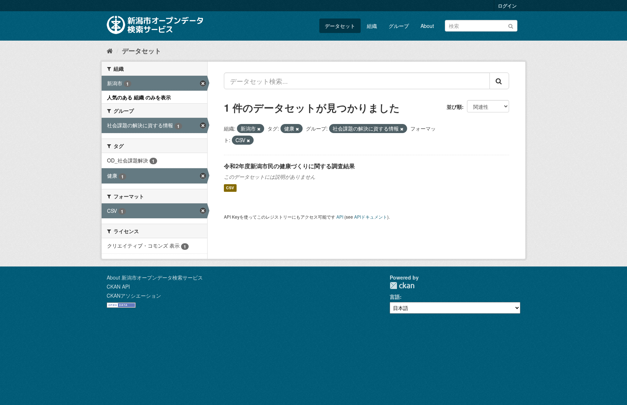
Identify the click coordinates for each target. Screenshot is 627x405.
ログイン (507, 5)
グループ (399, 25)
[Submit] (511, 25)
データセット (340, 25)
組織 (372, 25)
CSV (230, 188)
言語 (395, 296)
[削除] (259, 129)
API (339, 217)
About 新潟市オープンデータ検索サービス (155, 277)
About (427, 25)
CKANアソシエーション (134, 295)
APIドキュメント (370, 217)
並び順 (454, 106)
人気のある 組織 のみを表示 (139, 97)
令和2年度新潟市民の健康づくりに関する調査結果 (289, 166)
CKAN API (118, 286)
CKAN (402, 285)
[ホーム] (110, 50)
